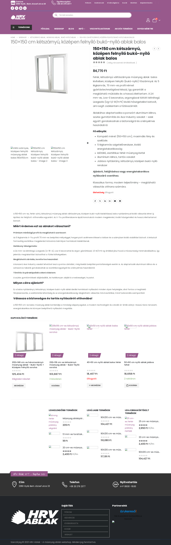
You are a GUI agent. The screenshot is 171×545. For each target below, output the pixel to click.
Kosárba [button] (56, 386)
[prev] (154, 49)
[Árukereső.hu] (128, 512)
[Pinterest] (20, 8)
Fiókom (88, 3)
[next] (158, 49)
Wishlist (133, 3)
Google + (110, 201)
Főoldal (45, 28)
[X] (16, 8)
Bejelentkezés (146, 3)
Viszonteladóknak (100, 28)
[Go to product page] (54, 422)
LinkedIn (105, 201)
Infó (81, 28)
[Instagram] (25, 8)
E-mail (115, 201)
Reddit (120, 201)
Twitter (100, 201)
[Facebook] (12, 8)
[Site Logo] (18, 17)
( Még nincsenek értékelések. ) (122, 62)
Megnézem (19, 386)
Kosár (124, 3)
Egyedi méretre (145, 28)
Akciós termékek (124, 28)
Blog (71, 28)
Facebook (95, 201)
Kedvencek (99, 3)
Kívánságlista (113, 3)
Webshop (59, 28)
